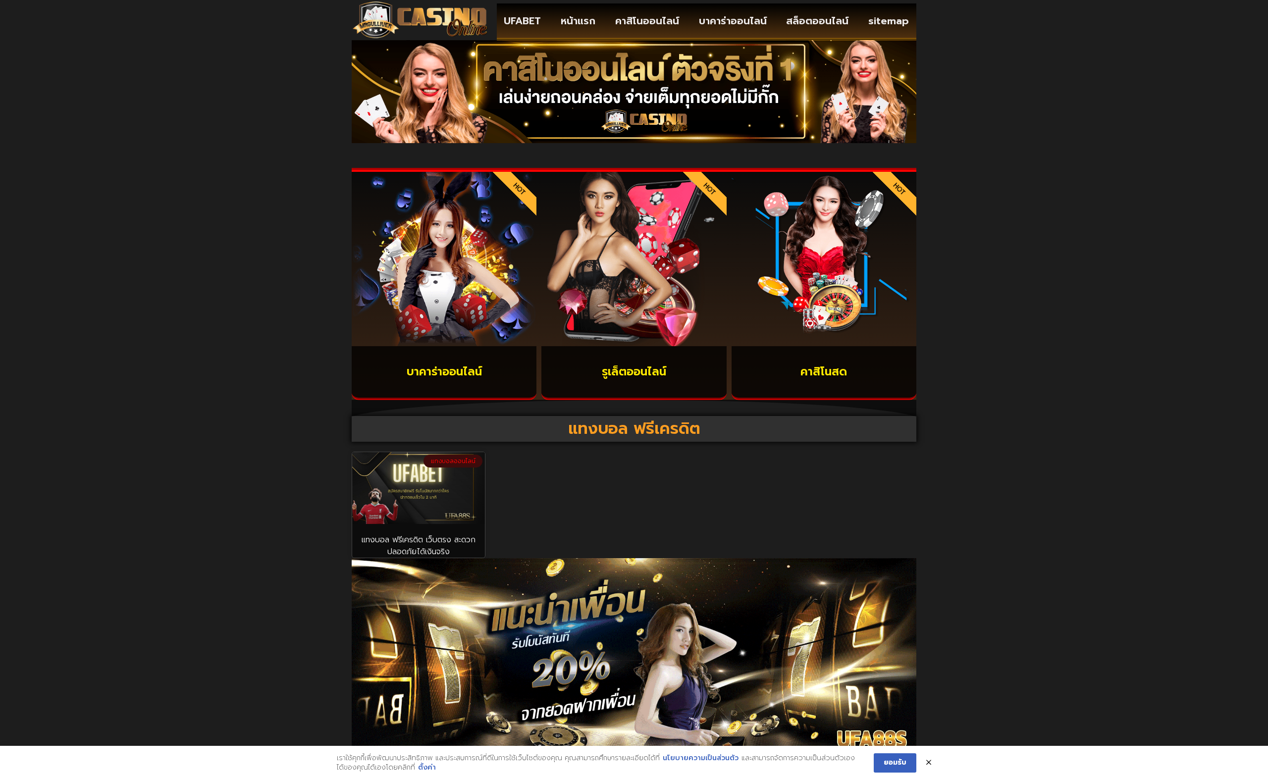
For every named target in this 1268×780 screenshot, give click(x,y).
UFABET (522, 20)
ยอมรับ (895, 762)
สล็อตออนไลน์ (817, 20)
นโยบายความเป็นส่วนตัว (701, 758)
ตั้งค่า (427, 768)
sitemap (888, 20)
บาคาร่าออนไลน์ (733, 20)
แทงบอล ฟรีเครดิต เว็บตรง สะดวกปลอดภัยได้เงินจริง (419, 546)
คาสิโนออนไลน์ (647, 20)
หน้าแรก (578, 20)
